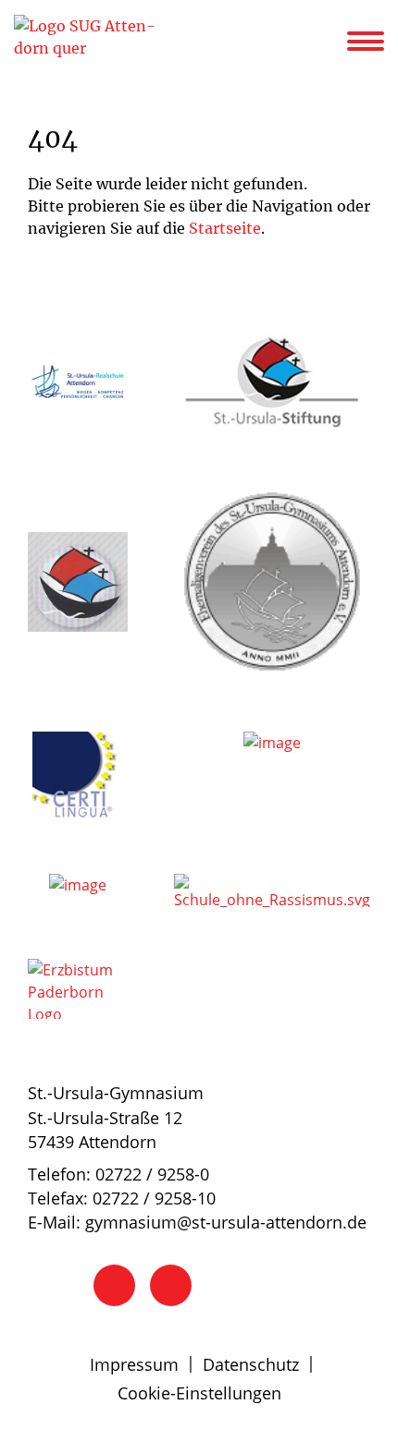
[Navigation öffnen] (376, 41)
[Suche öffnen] (330, 44)
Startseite (225, 228)
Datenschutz (251, 1364)
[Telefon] (114, 1285)
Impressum (134, 1364)
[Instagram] (171, 1285)
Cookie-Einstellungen (199, 1393)
